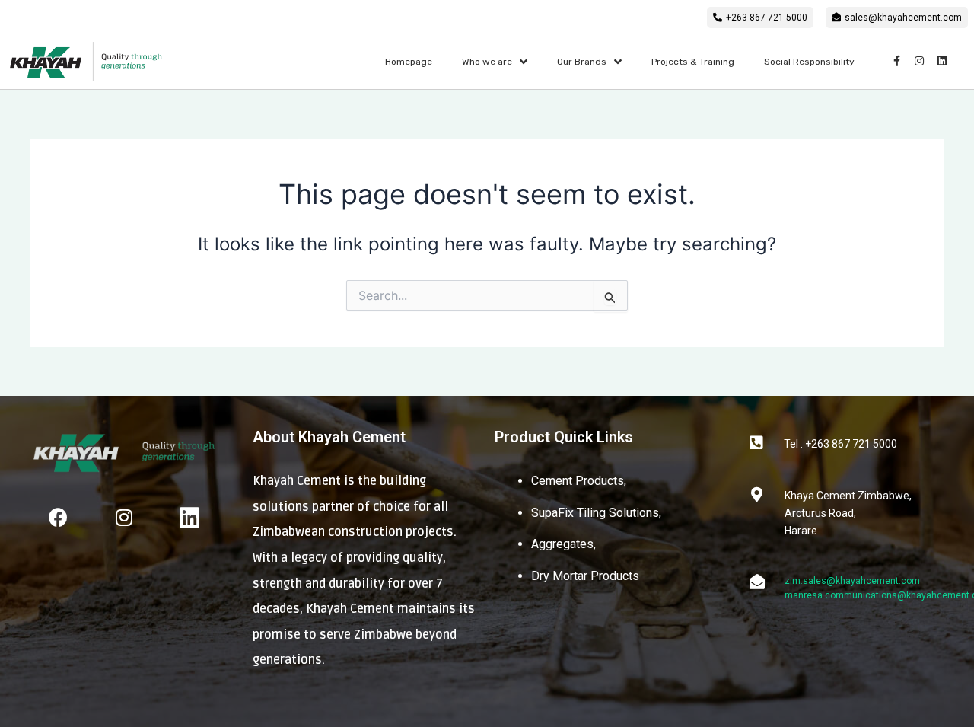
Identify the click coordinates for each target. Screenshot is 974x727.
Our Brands (581, 61)
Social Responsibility (809, 61)
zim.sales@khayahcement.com (852, 581)
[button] (760, 17)
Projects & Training (692, 61)
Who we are (487, 61)
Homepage (408, 61)
